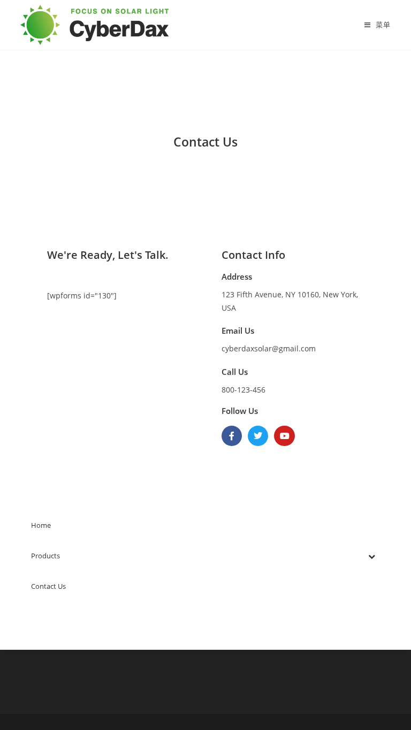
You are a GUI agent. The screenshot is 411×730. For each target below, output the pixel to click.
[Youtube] (284, 436)
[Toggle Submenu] (372, 556)
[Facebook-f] (232, 436)
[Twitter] (258, 436)
